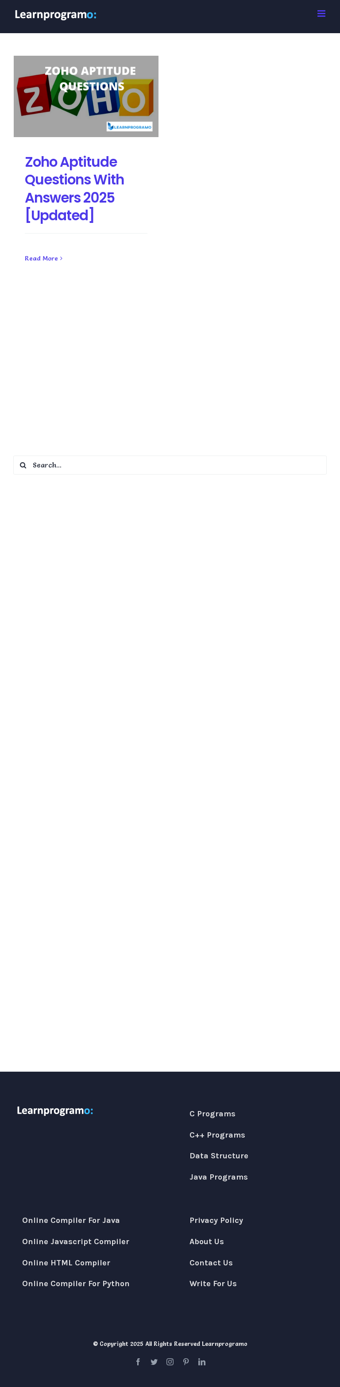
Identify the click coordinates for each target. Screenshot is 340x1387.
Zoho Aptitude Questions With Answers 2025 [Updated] (74, 188)
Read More (41, 258)
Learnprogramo (224, 1343)
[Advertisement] (170, 374)
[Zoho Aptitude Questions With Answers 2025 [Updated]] (86, 96)
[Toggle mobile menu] (322, 13)
